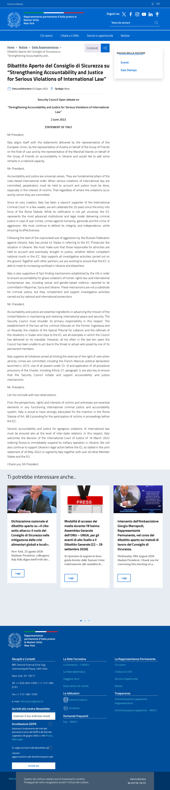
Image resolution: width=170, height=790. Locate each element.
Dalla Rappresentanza (45, 47)
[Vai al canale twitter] (123, 14)
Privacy (49, 735)
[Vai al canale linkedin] (149, 14)
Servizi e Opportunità (126, 679)
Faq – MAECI (70, 722)
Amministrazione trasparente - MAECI (136, 710)
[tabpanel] (31, 551)
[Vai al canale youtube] (143, 14)
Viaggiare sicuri (71, 679)
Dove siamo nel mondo (75, 686)
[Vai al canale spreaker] (156, 14)
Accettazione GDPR (24, 724)
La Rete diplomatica (74, 672)
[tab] (81, 620)
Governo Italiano (15, 4)
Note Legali (17, 739)
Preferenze (138, 779)
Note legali (14, 779)
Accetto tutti (137, 783)
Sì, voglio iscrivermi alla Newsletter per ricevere (30, 748)
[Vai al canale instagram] (136, 14)
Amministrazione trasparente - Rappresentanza (132, 701)
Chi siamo (120, 665)
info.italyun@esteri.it (31, 701)
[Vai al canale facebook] (130, 14)
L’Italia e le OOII (123, 672)
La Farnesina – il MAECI (76, 665)
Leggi (19, 573)
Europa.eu (74, 708)
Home (10, 47)
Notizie (23, 47)
